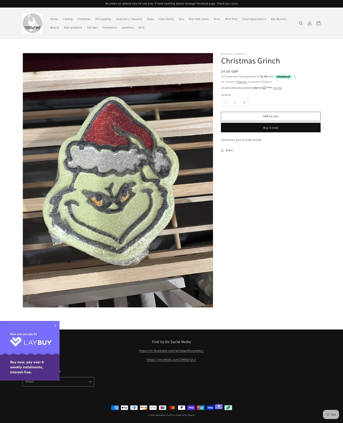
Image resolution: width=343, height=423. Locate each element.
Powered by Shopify (185, 415)
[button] (301, 23)
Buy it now (270, 128)
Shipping (241, 81)
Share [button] (229, 150)
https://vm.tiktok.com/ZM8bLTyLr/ (171, 360)
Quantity (226, 95)
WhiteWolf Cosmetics (165, 415)
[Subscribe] (89, 381)
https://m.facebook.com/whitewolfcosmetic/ (171, 351)
